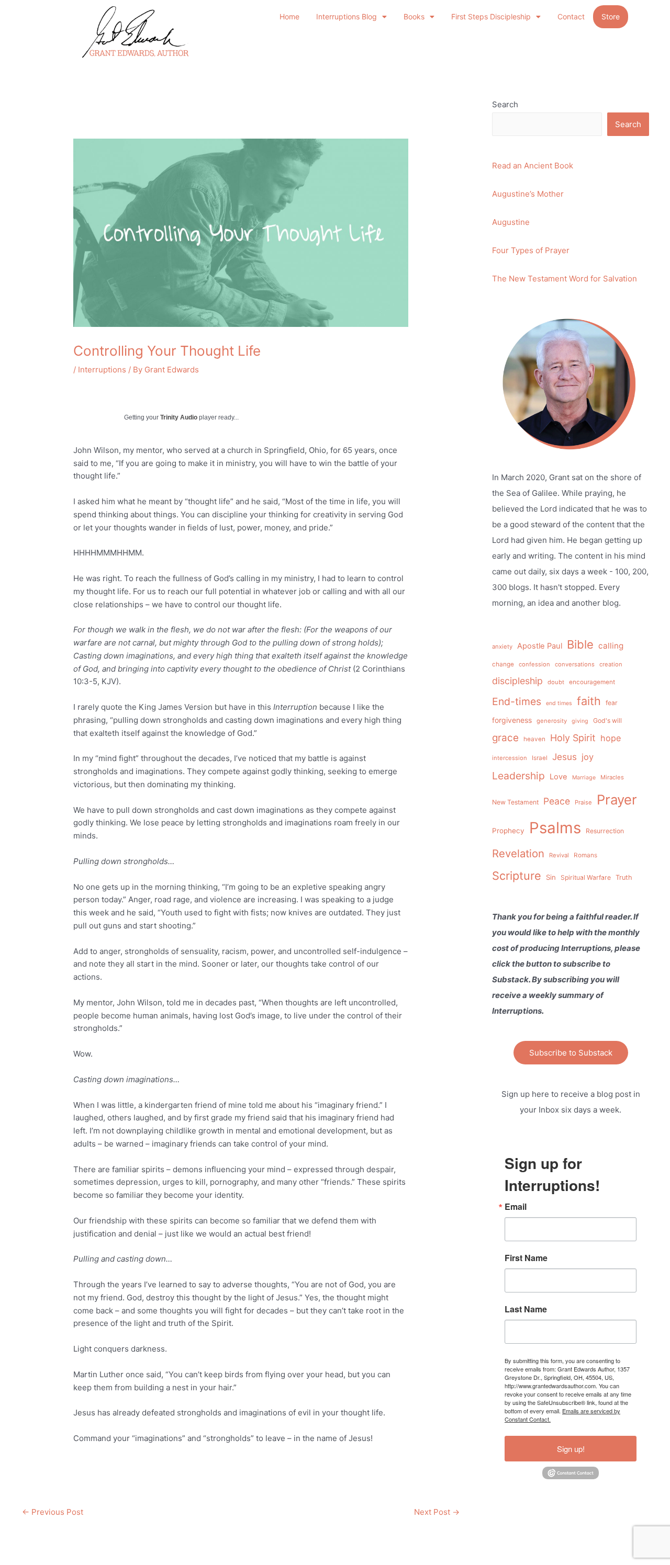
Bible (580, 644)
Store (610, 16)
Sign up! (571, 1448)
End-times (516, 701)
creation (610, 664)
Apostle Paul (539, 646)
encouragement (592, 682)
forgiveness (512, 720)
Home (289, 16)
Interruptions (102, 370)
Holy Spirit (573, 737)
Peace (556, 801)
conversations (575, 664)
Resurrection (605, 831)
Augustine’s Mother (528, 194)
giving (580, 721)
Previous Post (52, 1512)
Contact (571, 16)
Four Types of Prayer (531, 250)
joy (588, 757)
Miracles (612, 777)
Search (505, 104)
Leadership (518, 775)
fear (612, 703)
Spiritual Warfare (586, 877)
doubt (556, 682)
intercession (509, 758)
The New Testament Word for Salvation (564, 278)
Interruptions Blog (346, 16)
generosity (552, 720)
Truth (624, 877)
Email (516, 1207)
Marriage (584, 777)
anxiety (502, 646)
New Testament (515, 802)
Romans (585, 855)
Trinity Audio (178, 417)
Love (558, 776)
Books (414, 16)
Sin (551, 877)
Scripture (516, 875)
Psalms (555, 828)
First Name (526, 1258)
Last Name (526, 1309)
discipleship (517, 680)
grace (505, 738)
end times (559, 703)
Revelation (518, 853)
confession (534, 664)
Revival (559, 855)
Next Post (437, 1512)
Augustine (511, 222)
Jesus (564, 756)
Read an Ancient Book (532, 166)
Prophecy (508, 830)
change (503, 664)
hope (610, 738)
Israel (540, 758)
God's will (607, 720)
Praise (583, 802)
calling (610, 646)
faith (589, 701)
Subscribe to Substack (570, 1053)
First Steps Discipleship (491, 16)
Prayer (617, 799)
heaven (534, 739)
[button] (351, 16)
